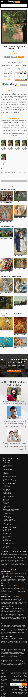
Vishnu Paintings (6, 490)
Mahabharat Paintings (8, 507)
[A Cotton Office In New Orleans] (6, 196)
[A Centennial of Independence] (6, 232)
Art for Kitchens (6, 532)
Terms (2, 680)
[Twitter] (20, 687)
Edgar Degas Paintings (12, 171)
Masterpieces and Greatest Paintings (11, 509)
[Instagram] (24, 687)
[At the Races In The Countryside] (20, 300)
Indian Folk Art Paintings (8, 512)
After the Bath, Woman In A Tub (20, 294)
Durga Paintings (6, 522)
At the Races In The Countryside (18, 306)
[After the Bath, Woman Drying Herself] (6, 284)
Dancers (3, 171)
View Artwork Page (13, 53)
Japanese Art (6, 499)
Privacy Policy (4, 683)
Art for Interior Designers (8, 547)
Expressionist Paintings (8, 463)
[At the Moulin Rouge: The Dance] (20, 262)
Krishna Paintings (7, 486)
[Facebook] (22, 687)
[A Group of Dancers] (20, 196)
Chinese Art (5, 503)
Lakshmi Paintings (7, 493)
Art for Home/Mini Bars (8, 535)
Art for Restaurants (7, 536)
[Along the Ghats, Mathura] (20, 341)
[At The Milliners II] (6, 302)
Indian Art (5, 468)
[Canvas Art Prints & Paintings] (18, 596)
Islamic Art (5, 466)
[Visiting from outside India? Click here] (8, 553)
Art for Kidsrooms (7, 533)
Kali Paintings (6, 523)
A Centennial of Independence (6, 238)
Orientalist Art (6, 473)
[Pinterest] (26, 687)
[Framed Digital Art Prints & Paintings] (23, 608)
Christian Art (6, 502)
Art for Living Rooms (7, 529)
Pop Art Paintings (7, 475)
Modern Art (17, 172)
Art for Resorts (6, 537)
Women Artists (6, 506)
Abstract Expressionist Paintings (10, 480)
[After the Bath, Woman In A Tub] (20, 285)
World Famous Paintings (8, 505)
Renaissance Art (6, 478)
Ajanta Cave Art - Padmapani (19, 334)
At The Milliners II (3, 310)
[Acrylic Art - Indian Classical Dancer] (6, 264)
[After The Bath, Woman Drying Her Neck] (6, 212)
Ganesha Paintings (7, 492)
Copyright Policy (4, 682)
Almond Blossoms (3, 347)
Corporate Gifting (7, 546)
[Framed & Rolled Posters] (16, 585)
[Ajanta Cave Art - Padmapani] (20, 325)
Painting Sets (6, 516)
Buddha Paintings (7, 488)
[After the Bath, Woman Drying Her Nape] (20, 210)
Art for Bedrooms (7, 530)
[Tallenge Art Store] (14, 1)
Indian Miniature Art (7, 469)
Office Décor (6, 545)
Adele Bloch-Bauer (3, 331)
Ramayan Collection (7, 515)
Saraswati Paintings (7, 495)
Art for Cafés (6, 539)
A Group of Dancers (18, 201)
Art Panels (5, 485)
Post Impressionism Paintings (9, 476)
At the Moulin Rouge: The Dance (20, 268)
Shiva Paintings (6, 489)
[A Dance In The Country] (20, 241)
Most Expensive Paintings (8, 510)
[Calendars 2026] (10, 571)
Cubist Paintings (6, 462)
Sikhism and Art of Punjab (9, 520)
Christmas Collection (7, 513)
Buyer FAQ (3, 676)
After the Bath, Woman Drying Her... (20, 218)
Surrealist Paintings (7, 479)
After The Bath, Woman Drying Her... (6, 222)
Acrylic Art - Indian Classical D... (5, 272)
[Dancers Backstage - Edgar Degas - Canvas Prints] (14, 26)
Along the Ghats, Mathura (19, 347)
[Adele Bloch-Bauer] (6, 323)
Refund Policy (4, 679)
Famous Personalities (8, 519)
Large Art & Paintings (8, 517)
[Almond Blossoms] (6, 342)
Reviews (3, 677)
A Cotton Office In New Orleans (6, 202)
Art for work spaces (7, 540)
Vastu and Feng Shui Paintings (10, 524)
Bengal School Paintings (8, 500)
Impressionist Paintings (8, 465)
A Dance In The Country (18, 255)
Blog (2, 690)
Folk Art (5, 472)
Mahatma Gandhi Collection (9, 496)
